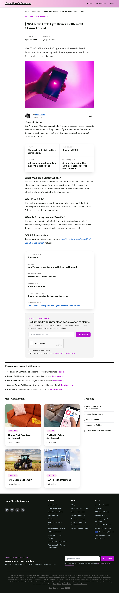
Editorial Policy (66, 584)
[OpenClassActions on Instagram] (23, 510)
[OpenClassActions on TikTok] (17, 510)
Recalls (50, 519)
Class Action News (94, 414)
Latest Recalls (92, 420)
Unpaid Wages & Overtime (80, 528)
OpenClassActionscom (17, 501)
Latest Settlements (55, 508)
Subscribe (83, 334)
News (112, 4)
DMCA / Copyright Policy (103, 528)
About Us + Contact (102, 505)
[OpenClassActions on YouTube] (12, 510)
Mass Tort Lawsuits (78, 519)
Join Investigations (78, 515)
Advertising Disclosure (103, 525)
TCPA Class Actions (55, 532)
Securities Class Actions (56, 528)
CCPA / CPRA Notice (102, 512)
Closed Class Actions (55, 512)
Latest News (52, 505)
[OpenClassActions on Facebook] (7, 510)
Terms (54, 584)
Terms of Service (101, 515)
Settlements (101, 4)
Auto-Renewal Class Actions (98, 431)
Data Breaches (53, 515)
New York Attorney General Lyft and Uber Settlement (54, 305)
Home (89, 4)
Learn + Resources (78, 512)
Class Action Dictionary (79, 508)
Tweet (89, 115)
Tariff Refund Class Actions (57, 541)
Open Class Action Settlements (94, 407)
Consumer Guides (94, 425)
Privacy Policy (99, 508)
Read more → (64, 372)
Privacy (59, 584)
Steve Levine (40, 114)
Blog (73, 505)
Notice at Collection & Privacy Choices (61, 353)
